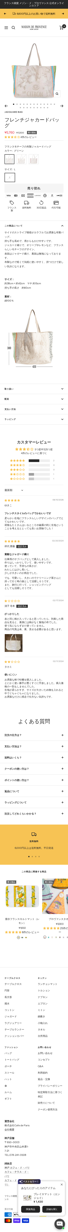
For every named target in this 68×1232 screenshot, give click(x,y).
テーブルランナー (14, 1029)
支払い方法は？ (13, 746)
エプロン (43, 1003)
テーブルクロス (13, 983)
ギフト (8, 1098)
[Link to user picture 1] (14, 643)
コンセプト (44, 1059)
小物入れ (43, 1022)
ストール (9, 1072)
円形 (7, 990)
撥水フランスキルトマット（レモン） (22, 920)
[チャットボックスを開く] (59, 1224)
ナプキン (43, 997)
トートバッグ (12, 1059)
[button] (12, 137)
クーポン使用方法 (47, 1109)
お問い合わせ (45, 1053)
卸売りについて (46, 1102)
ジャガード (11, 1016)
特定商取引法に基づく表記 (50, 1094)
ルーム (8, 1092)
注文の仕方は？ (13, 734)
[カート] (61, 28)
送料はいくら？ (13, 757)
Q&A (40, 1066)
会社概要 (9, 1129)
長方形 (8, 997)
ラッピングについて (16, 802)
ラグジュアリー (13, 1022)
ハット (8, 1079)
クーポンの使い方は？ (17, 768)
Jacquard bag (14, 112)
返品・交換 (44, 1079)
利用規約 (43, 1072)
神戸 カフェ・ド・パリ (17, 1167)
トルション (44, 990)
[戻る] (6, 106)
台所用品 (43, 1035)
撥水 (7, 1003)
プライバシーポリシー (50, 1085)
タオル (41, 1029)
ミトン (41, 1009)
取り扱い (9, 389)
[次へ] (61, 106)
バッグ (8, 1053)
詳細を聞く (52, 1209)
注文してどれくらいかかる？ (20, 813)
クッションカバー (14, 1035)
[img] (12, 500)
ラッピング (10, 419)
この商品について (14, 225)
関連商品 (30, 1209)
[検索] (13, 27)
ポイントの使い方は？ (17, 780)
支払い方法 (10, 409)
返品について (12, 791)
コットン (9, 1009)
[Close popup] (62, 1184)
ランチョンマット (47, 983)
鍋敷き (41, 1016)
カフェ (8, 1180)
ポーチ (8, 1066)
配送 (7, 399)
